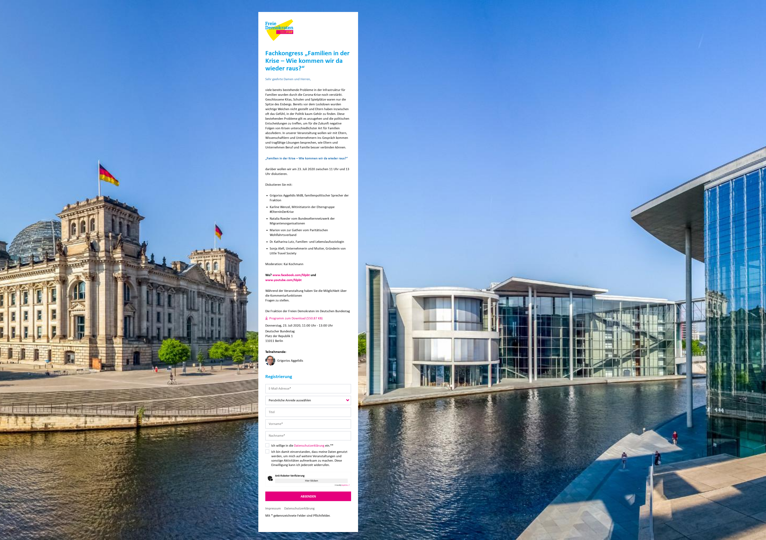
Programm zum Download (287, 318)
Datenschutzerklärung (309, 445)
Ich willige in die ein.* (301, 445)
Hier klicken (311, 480)
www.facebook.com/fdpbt (291, 275)
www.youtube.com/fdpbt (283, 280)
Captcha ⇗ (342, 485)
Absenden (308, 496)
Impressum (273, 508)
